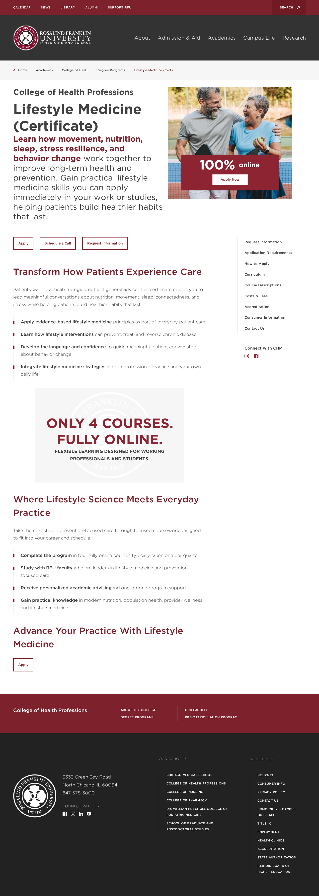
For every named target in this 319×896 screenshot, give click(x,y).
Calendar (22, 7)
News (46, 7)
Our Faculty (196, 710)
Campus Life (259, 38)
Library (68, 7)
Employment (268, 832)
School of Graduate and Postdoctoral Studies (189, 826)
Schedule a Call (58, 243)
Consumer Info (271, 783)
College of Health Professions (196, 783)
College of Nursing (184, 792)
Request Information (263, 242)
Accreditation (257, 307)
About (142, 38)
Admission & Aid (179, 38)
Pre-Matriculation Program (211, 717)
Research (294, 38)
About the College (138, 710)
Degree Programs (137, 717)
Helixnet (265, 775)
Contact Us (254, 328)
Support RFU (119, 7)
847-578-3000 (79, 792)
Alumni (91, 7)
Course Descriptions (263, 285)
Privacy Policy (271, 792)
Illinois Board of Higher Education (273, 869)
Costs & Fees (256, 296)
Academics (222, 38)
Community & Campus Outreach (276, 812)
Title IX (264, 823)
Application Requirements (268, 253)
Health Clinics (271, 840)
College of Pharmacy (186, 800)
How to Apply (257, 264)
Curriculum (254, 274)
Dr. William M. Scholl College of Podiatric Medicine (197, 812)
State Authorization (276, 857)
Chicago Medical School (189, 775)
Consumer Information (265, 317)
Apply (23, 243)
